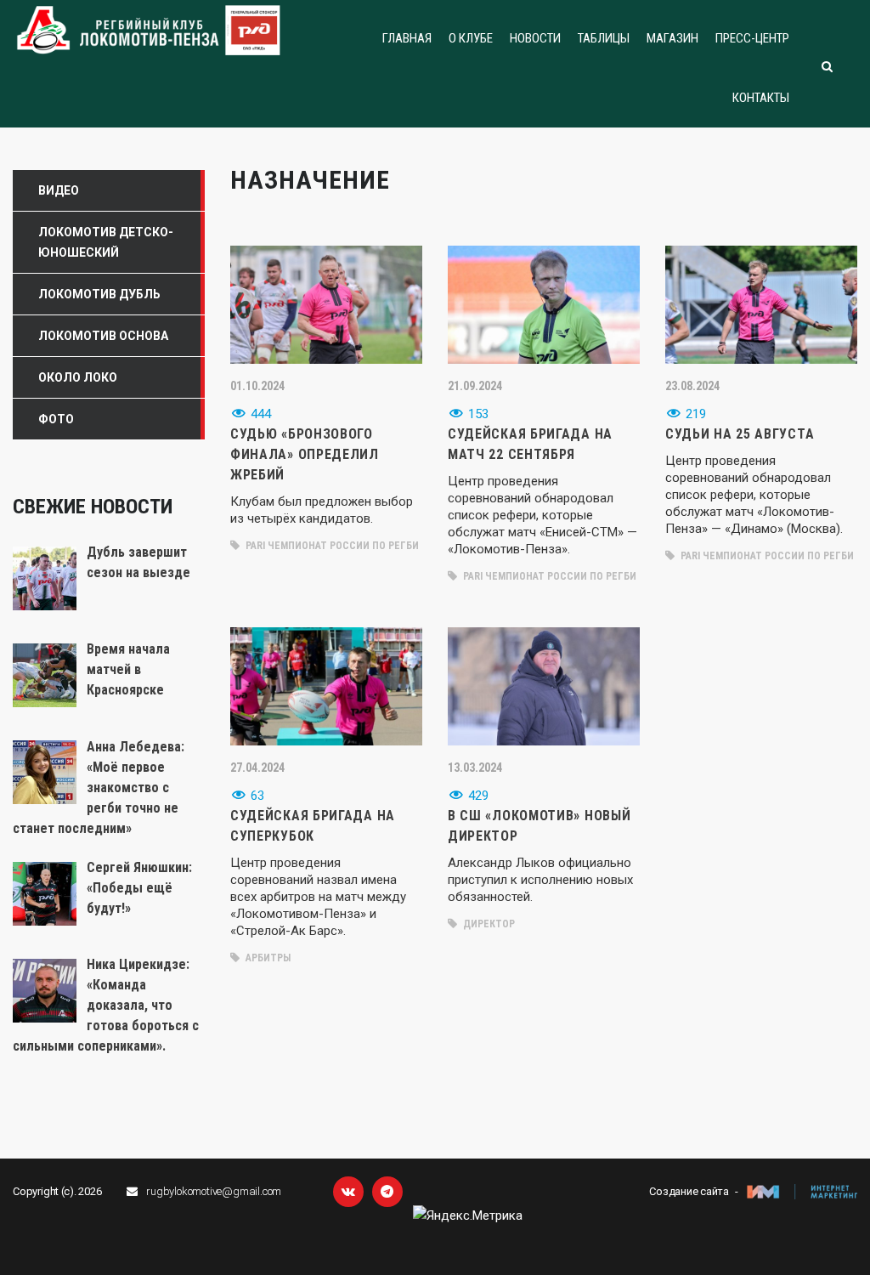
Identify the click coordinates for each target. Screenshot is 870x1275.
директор (487, 924)
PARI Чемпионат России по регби (331, 546)
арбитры (267, 958)
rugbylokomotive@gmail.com (213, 1191)
